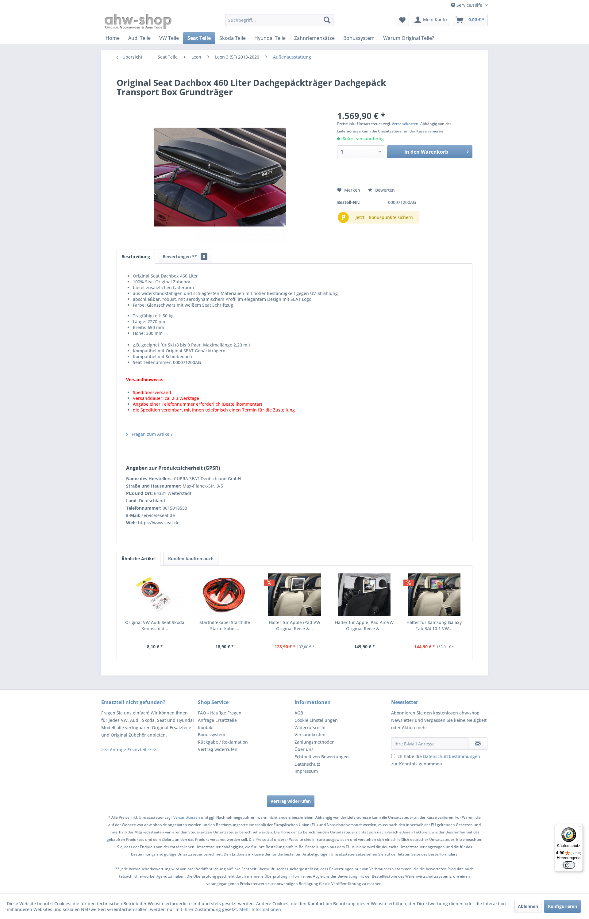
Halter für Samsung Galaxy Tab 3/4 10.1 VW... (434, 625)
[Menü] (579, 827)
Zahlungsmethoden (314, 742)
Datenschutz (307, 764)
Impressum (306, 771)
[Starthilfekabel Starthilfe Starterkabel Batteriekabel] (224, 594)
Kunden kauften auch (191, 558)
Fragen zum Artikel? (151, 434)
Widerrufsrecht (310, 727)
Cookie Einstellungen (316, 720)
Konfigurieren (562, 906)
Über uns (304, 749)
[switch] (569, 865)
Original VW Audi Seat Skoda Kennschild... (154, 625)
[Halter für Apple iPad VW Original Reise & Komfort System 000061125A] (294, 594)
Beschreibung (135, 256)
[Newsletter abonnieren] (477, 743)
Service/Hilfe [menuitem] (469, 5)
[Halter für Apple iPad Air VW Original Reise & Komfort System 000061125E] (364, 594)
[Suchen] (327, 20)
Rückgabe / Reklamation (223, 742)
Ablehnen (528, 906)
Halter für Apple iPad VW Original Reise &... (294, 625)
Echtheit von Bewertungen (321, 757)
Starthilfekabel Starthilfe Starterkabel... (224, 625)
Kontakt (206, 727)
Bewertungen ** (184, 256)
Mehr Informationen (260, 909)
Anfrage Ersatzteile (217, 720)
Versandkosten (405, 123)
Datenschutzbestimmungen (451, 756)
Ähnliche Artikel (138, 558)
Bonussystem (211, 734)
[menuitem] (279, 20)
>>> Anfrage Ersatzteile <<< (129, 749)
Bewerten (384, 190)
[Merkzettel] (402, 20)
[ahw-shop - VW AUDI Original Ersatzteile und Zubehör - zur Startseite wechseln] (138, 21)
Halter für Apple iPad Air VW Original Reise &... (364, 625)
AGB (298, 713)
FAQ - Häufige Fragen (219, 713)
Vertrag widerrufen (217, 749)
